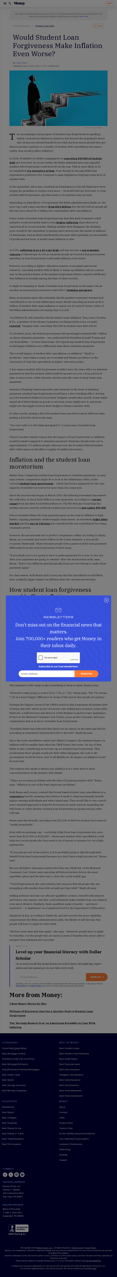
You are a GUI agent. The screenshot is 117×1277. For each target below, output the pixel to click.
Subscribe (86, 674)
